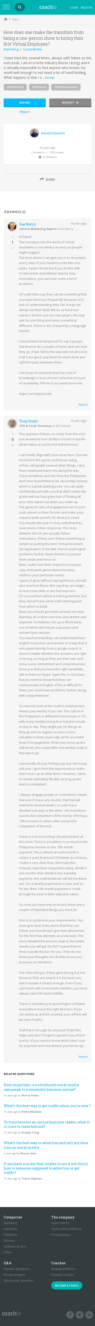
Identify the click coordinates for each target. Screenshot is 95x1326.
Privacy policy (60, 1235)
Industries (10, 1229)
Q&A (15, 19)
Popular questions (16, 1269)
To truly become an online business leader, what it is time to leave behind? (47, 1124)
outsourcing (15, 87)
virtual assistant (65, 87)
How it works (60, 1223)
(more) (49, 77)
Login (74, 7)
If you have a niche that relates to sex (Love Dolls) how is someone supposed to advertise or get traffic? (46, 1168)
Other (8, 1252)
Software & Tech (15, 1246)
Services (9, 1240)
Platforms (10, 1235)
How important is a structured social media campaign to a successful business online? (41, 1087)
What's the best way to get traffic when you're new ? (47, 1105)
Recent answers (14, 1275)
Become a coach (66, 1285)
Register (87, 7)
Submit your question (18, 1280)
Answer (24, 102)
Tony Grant (28, 421)
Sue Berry (27, 224)
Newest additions (63, 1269)
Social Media (32, 49)
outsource (39, 87)
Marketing (11, 49)
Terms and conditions (66, 1229)
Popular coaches (62, 1275)
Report (25, 111)
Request (68, 102)
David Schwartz (53, 133)
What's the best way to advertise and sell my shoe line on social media (46, 1145)
